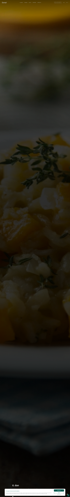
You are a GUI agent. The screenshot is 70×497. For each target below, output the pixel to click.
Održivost (39, 2)
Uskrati (59, 492)
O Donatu (21, 2)
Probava (25, 2)
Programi (34, 2)
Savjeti (30, 2)
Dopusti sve (59, 490)
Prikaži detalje (59, 494)
